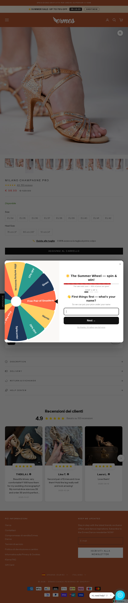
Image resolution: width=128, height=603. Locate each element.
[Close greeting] (111, 595)
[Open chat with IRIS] (120, 595)
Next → (91, 320)
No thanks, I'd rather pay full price (91, 327)
